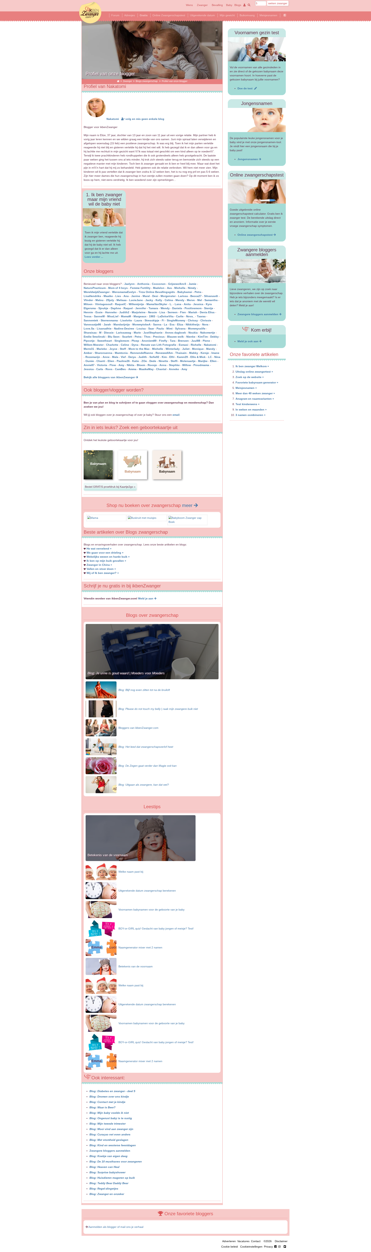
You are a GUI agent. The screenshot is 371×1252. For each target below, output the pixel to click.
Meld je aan (146, 598)
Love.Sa (89, 328)
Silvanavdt (211, 296)
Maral (146, 296)
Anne (106, 356)
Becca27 (196, 296)
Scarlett (127, 336)
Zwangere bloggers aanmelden (109, 1150)
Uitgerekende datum (202, 15)
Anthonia (143, 283)
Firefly (163, 340)
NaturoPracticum (95, 287)
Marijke (203, 361)
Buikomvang (247, 15)
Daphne (116, 308)
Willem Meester (94, 344)
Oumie (89, 361)
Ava (169, 287)
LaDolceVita (166, 316)
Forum (115, 15)
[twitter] (285, 1246)
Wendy (165, 308)
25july (110, 300)
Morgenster (168, 296)
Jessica (198, 304)
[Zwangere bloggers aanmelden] (257, 271)
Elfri (171, 356)
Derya (132, 356)
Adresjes (129, 15)
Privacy (268, 1246)
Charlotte (112, 344)
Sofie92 (154, 356)
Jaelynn (129, 283)
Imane (215, 352)
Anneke (174, 369)
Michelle (157, 348)
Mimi (169, 328)
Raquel (128, 308)
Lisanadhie (104, 328)
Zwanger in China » (99, 564)
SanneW (99, 316)
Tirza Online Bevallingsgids (157, 292)
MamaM (126, 316)
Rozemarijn (92, 356)
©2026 (267, 1241)
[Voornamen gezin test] (257, 49)
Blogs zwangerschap (147, 81)
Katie (135, 361)
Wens (189, 5)
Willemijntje (136, 304)
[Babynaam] (98, 482)
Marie (137, 332)
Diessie (109, 332)
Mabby (193, 352)
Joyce (113, 348)
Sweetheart (104, 340)
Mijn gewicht (227, 15)
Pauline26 (123, 361)
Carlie (180, 316)
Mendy (179, 300)
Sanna (157, 324)
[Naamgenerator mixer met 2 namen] (101, 947)
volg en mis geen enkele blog (144, 118)
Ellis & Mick (198, 356)
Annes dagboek (175, 332)
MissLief (112, 316)
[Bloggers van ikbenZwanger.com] (101, 727)
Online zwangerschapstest (255, 234)
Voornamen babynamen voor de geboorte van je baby (151, 909)
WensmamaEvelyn (124, 292)
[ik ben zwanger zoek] (248, 5)
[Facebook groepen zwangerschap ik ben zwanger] (285, 15)
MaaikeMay (146, 369)
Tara (172, 340)
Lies (118, 296)
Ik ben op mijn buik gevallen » (106, 560)
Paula (160, 328)
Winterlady (173, 348)
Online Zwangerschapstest (168, 15)
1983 (152, 316)
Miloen (88, 304)
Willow (186, 365)
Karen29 (182, 356)
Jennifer (140, 308)
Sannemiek (91, 320)
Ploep (135, 340)
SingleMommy (176, 320)
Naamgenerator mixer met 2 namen (140, 947)
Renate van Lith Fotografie (158, 344)
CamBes (120, 369)
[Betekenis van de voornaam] (141, 860)
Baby (229, 5)
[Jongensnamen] (257, 120)
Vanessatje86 (92, 324)
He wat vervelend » (99, 548)
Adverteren (229, 1241)
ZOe (144, 361)
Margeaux (140, 316)
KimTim (203, 336)
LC (210, 356)
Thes (147, 336)
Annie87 (89, 365)
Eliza (180, 324)
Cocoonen (159, 283)
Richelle (196, 344)
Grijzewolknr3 (177, 283)
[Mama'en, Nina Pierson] (92, 517)
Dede (152, 361)
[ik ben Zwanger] (118, 81)
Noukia (193, 332)
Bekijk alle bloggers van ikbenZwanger (110, 377)
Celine (125, 344)
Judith (142, 356)
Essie (99, 312)
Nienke (190, 336)
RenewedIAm (164, 352)
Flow (113, 365)
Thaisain (181, 352)
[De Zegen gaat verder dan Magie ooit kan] (101, 765)
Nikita (130, 365)
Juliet (186, 348)
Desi (155, 296)
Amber (88, 352)
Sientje (208, 308)
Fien (183, 312)
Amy (121, 365)
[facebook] (278, 1246)
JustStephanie (153, 332)
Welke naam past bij (130, 871)
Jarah (107, 324)
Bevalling (217, 5)
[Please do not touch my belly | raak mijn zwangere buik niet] (101, 708)
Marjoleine (139, 312)
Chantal (161, 369)
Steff (123, 348)
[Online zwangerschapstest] (257, 191)
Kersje (205, 352)
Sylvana (180, 328)
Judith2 (124, 312)
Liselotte (126, 320)
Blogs (237, 5)
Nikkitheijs (193, 324)
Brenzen (183, 340)
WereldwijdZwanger (97, 292)
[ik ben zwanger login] (244, 5)
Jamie (192, 283)
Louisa (141, 328)
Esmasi (183, 344)
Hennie (88, 312)
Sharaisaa (90, 332)
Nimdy (192, 287)
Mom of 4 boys (118, 287)
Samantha (211, 300)
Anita (187, 304)
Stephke (174, 365)
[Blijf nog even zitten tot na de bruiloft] (101, 689)
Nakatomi (112, 118)
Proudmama (201, 365)
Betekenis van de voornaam (108, 855)
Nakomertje (207, 332)
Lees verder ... (94, 256)
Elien (111, 361)
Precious (159, 336)
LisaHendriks (92, 296)
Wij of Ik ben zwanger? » (103, 572)
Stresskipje (152, 320)
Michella (179, 287)
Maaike (108, 296)
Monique (198, 348)
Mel (199, 300)
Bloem (141, 365)
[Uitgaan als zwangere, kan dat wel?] (101, 784)
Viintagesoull (104, 304)
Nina (217, 356)
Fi (163, 320)
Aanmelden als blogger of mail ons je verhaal (115, 1226)
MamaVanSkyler (156, 304)
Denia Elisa (207, 312)
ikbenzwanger (90, 12)
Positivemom (193, 308)
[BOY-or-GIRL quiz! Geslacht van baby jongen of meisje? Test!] (101, 928)
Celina (169, 300)
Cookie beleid (229, 1246)
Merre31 (89, 348)
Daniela (177, 308)
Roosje (152, 365)
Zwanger (202, 5)
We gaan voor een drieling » (105, 552)
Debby (214, 336)
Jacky (149, 300)
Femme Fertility (140, 287)
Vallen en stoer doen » (101, 568)
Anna (162, 365)
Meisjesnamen (268, 15)
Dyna (135, 344)
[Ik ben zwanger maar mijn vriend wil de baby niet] (104, 217)
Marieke (102, 348)
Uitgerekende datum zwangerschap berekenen (147, 890)
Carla (99, 369)
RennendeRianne (141, 352)
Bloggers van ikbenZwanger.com (138, 727)
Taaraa (201, 316)
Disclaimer (281, 1241)
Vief (123, 356)
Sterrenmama (109, 320)
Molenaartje (188, 361)
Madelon (158, 287)
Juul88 (195, 340)
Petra (198, 292)
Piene (206, 340)
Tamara (153, 308)
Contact (255, 1241)
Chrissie (205, 320)
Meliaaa (122, 300)
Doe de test (245, 88)
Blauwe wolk (175, 336)
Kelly (159, 300)
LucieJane (136, 300)
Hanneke (111, 312)
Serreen (173, 312)
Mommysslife (196, 328)
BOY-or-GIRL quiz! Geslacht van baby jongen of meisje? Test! (156, 928)
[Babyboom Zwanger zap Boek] (187, 521)
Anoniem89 (149, 340)
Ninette (163, 361)
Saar (151, 328)
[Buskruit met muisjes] (142, 517)
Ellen (213, 361)
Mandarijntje (121, 324)
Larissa (183, 296)
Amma (132, 369)
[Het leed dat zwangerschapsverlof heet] (101, 746)
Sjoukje (103, 308)
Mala (115, 356)
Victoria (102, 365)
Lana (178, 304)
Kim (164, 356)
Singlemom (121, 340)
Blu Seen (114, 336)
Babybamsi (184, 292)
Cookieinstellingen (251, 1246)
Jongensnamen (248, 159)
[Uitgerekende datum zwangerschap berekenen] (101, 890)
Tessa (87, 316)
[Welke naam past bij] (101, 871)
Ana (126, 296)
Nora (205, 324)
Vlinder (88, 300)
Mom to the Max (139, 348)
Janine (135, 296)
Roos (109, 369)
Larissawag (123, 332)
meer (188, 505)
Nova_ (190, 316)
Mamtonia (121, 352)
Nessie (152, 312)
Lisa (162, 312)
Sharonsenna (103, 352)
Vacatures (243, 1241)
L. (171, 304)
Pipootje (89, 340)
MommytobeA (141, 324)
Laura (138, 320)
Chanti (100, 361)
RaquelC (120, 304)
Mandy (210, 348)
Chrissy (193, 320)
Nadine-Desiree (124, 328)
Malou (99, 300)
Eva (172, 324)
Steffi (174, 361)
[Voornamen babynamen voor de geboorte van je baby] (101, 909)
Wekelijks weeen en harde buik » (108, 556)
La (165, 324)
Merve (191, 300)
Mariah (192, 312)
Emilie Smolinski (94, 336)
